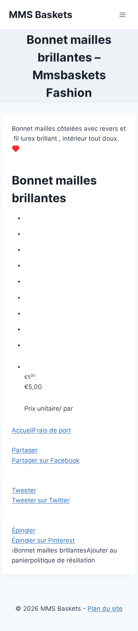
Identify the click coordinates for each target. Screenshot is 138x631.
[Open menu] (122, 14)
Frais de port (52, 430)
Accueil (22, 430)
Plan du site (105, 608)
